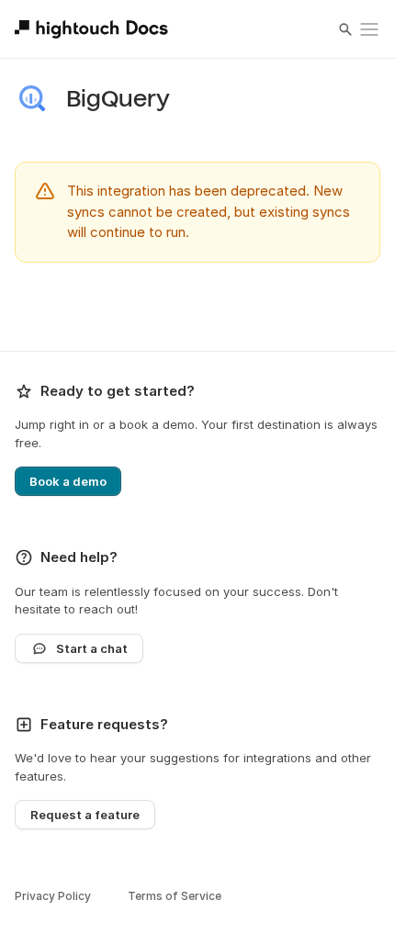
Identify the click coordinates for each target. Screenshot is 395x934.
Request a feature (85, 814)
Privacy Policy (53, 896)
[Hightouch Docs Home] (94, 28)
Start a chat (92, 648)
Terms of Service (174, 896)
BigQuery (118, 99)
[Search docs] (345, 29)
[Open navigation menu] (369, 29)
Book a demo (68, 481)
